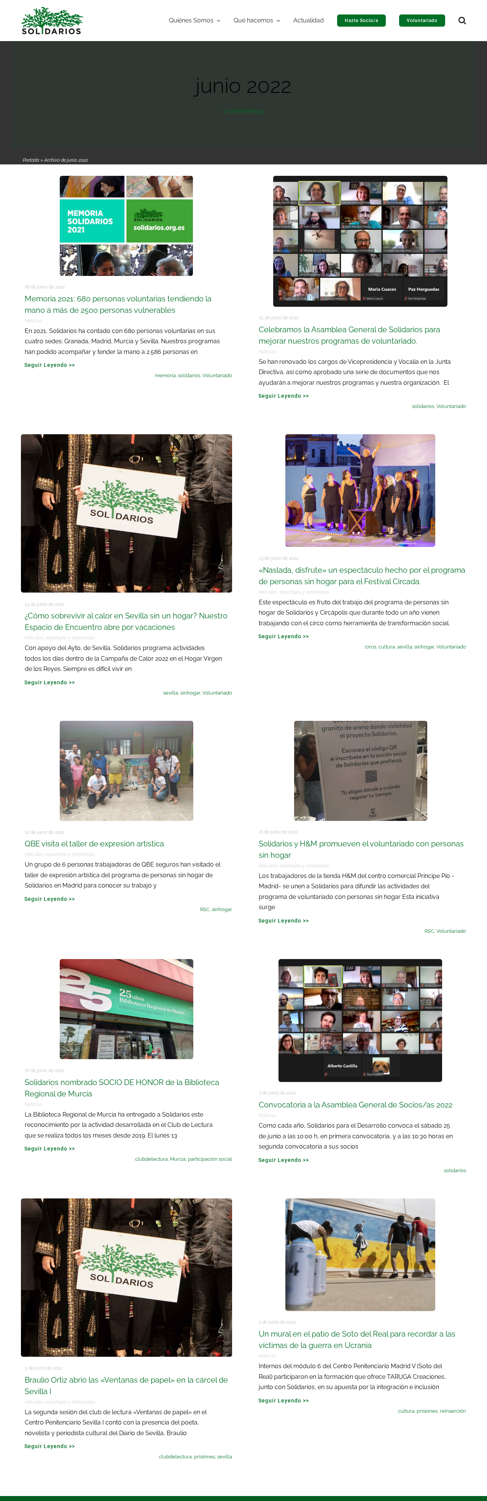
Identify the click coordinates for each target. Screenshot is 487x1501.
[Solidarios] (52, 10)
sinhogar (190, 693)
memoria (165, 375)
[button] (462, 20)
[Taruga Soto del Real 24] (360, 1202)
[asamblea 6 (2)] (360, 962)
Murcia (178, 1159)
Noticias (33, 320)
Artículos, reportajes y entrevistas (60, 638)
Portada (31, 160)
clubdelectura (151, 1159)
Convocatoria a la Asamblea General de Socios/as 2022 (355, 1104)
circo (370, 647)
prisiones (204, 1457)
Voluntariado (217, 375)
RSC (205, 909)
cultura (387, 647)
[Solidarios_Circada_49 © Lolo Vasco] (360, 437)
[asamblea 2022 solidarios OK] (360, 179)
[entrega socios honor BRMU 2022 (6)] (126, 962)
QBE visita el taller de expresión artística (94, 843)
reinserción (453, 1411)
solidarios (189, 375)
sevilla (170, 693)
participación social (210, 1159)
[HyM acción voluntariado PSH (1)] (360, 724)
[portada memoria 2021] (126, 179)
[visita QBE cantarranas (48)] (126, 724)
